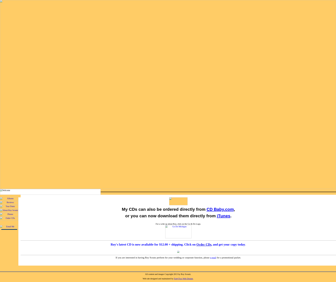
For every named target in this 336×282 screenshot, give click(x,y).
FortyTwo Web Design (183, 279)
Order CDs (203, 244)
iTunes (223, 216)
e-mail (213, 257)
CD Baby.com (220, 209)
